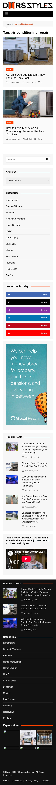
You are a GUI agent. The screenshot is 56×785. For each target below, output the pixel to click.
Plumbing (10, 263)
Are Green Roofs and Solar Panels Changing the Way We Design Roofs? (35, 499)
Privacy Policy (31, 781)
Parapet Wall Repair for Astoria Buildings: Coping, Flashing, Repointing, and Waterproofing (36, 592)
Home (6, 781)
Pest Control (12, 256)
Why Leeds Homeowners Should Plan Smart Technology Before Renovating (36, 622)
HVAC (9, 69)
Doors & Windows (14, 206)
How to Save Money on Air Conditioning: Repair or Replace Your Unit (25, 131)
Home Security (13, 225)
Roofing (9, 275)
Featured (10, 212)
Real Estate (11, 269)
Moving (9, 250)
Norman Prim (14, 82)
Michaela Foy (14, 139)
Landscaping (12, 237)
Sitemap (45, 781)
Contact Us (17, 781)
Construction (12, 200)
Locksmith (11, 244)
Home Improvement (15, 219)
